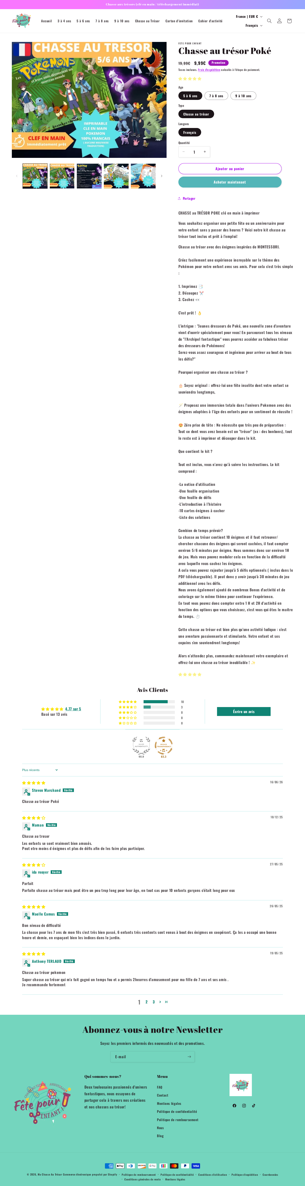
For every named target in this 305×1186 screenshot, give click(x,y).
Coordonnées (270, 1174)
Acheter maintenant (230, 182)
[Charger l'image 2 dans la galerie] (62, 176)
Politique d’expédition (245, 1174)
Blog (160, 1135)
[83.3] (164, 746)
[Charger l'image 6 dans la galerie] (116, 176)
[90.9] (141, 746)
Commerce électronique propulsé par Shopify (90, 1174)
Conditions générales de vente (142, 1179)
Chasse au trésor (196, 113)
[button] (269, 21)
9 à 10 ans (243, 95)
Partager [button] (189, 198)
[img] (33, 782)
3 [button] (154, 1001)
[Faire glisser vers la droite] (162, 176)
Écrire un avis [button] (244, 711)
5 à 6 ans (190, 95)
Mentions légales (169, 1103)
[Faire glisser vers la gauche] (17, 176)
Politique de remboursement (177, 1119)
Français (189, 132)
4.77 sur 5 (73, 709)
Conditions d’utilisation (212, 1174)
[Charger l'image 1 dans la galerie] (35, 176)
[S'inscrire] (189, 1056)
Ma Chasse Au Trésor (50, 1174)
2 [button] (147, 1001)
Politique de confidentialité (177, 1111)
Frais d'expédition (209, 69)
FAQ (160, 1087)
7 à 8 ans (216, 95)
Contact (162, 1095)
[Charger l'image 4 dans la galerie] (89, 176)
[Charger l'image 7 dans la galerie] (143, 176)
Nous (160, 1127)
